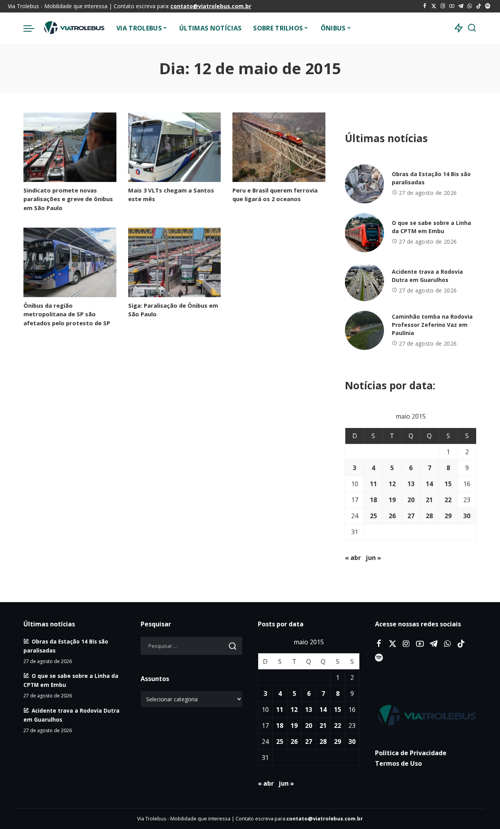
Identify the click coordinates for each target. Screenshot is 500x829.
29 (448, 516)
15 (448, 484)
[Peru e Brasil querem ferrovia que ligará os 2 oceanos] (278, 147)
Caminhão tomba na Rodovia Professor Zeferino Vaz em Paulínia (432, 325)
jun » (373, 557)
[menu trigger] (32, 28)
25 (373, 516)
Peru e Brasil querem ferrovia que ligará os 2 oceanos (275, 194)
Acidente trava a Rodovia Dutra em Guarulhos (427, 275)
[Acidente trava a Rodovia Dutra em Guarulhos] (364, 281)
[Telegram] (460, 6)
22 (448, 500)
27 (410, 516)
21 (429, 500)
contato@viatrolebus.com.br (210, 6)
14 (429, 484)
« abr (353, 557)
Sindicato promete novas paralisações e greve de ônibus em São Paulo (68, 198)
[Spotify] (487, 6)
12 (392, 484)
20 (410, 500)
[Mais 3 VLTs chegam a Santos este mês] (174, 147)
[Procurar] (472, 28)
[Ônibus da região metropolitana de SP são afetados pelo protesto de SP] (69, 262)
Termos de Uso (398, 763)
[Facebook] (424, 6)
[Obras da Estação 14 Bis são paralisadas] (364, 183)
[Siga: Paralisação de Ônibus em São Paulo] (174, 262)
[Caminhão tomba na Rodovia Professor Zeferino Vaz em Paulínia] (364, 330)
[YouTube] (451, 6)
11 (373, 484)
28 (429, 516)
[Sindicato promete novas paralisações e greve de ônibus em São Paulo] (69, 147)
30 (466, 516)
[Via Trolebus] (73, 28)
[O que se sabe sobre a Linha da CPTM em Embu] (364, 232)
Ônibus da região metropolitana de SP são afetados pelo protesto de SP (66, 313)
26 (392, 516)
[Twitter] (433, 6)
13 (410, 484)
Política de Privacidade (410, 753)
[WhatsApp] (469, 6)
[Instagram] (442, 6)
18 (373, 500)
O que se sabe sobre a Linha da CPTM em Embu (431, 227)
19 (392, 500)
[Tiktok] (478, 6)
